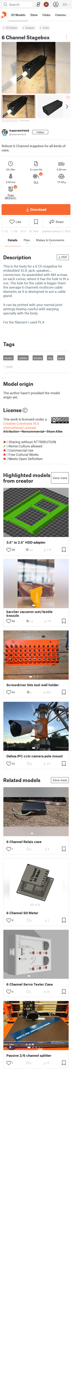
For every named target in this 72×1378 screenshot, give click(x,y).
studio (38, 358)
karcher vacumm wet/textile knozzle (29, 613)
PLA (36, 182)
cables (23, 358)
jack (61, 358)
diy (50, 358)
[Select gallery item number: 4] (41, 677)
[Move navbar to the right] (68, 15)
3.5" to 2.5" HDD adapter (26, 542)
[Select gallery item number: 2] (37, 605)
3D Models (11, 27)
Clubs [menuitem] (46, 15)
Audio (46, 27)
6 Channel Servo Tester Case (29, 984)
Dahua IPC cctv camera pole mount (34, 756)
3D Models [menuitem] (18, 15)
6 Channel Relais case (24, 842)
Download (38, 209)
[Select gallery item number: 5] (42, 976)
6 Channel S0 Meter (22, 913)
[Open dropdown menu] (66, 36)
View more (60, 478)
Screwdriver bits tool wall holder (32, 685)
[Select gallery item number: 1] (33, 605)
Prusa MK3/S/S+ (10, 196)
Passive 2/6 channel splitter (28, 1055)
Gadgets (29, 27)
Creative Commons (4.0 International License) (32, 427)
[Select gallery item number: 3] (38, 677)
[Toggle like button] (8, 549)
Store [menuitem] (34, 15)
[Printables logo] (4, 14)
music (8, 358)
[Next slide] (66, 106)
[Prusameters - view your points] (46, 4)
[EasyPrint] (38, 4)
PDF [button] (64, 257)
